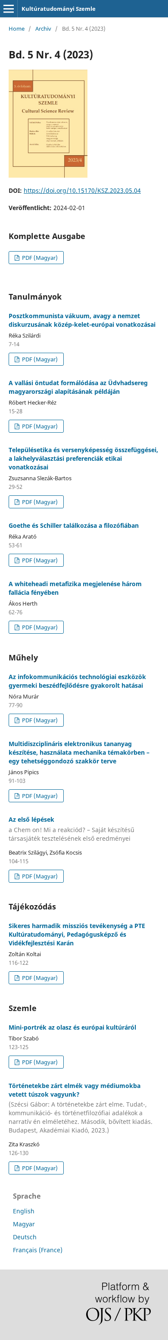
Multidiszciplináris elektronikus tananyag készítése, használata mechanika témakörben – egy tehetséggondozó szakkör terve (79, 752)
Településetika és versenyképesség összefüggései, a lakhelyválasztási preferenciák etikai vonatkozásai (83, 458)
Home (17, 28)
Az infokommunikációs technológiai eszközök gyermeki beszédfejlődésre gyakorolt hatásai (77, 681)
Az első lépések (71, 828)
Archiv (43, 28)
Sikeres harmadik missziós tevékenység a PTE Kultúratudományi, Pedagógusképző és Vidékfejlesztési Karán (77, 934)
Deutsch (25, 1237)
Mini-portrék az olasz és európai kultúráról (72, 1027)
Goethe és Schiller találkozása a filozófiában (74, 525)
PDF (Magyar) (39, 258)
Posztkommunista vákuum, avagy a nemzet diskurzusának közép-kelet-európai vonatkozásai (82, 320)
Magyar (24, 1224)
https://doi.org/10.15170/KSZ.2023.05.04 (82, 190)
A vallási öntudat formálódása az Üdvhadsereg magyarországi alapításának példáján (78, 387)
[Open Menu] (8, 8)
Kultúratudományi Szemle (59, 9)
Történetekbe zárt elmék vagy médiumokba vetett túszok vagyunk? (80, 1108)
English (23, 1211)
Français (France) (37, 1250)
